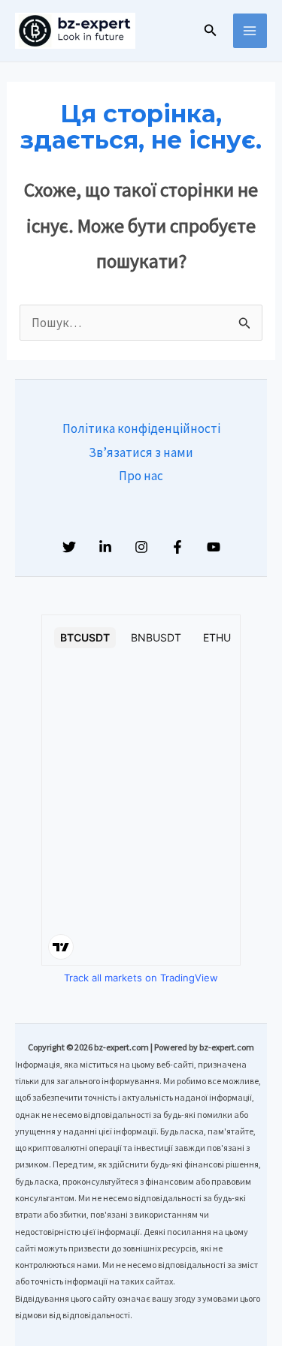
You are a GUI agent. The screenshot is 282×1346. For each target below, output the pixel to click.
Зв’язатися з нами (141, 452)
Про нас (141, 475)
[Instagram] (141, 547)
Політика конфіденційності (141, 428)
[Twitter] (69, 547)
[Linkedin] (105, 547)
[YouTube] (213, 547)
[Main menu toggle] (250, 31)
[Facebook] (177, 547)
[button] (210, 31)
